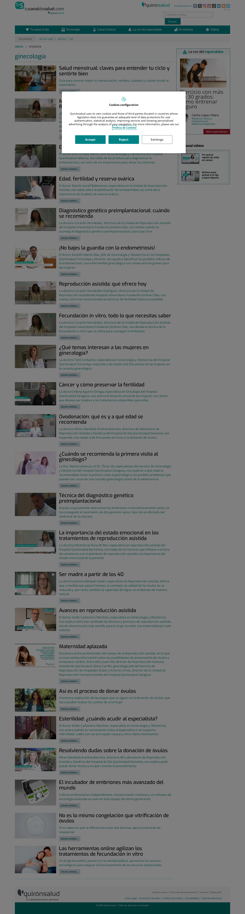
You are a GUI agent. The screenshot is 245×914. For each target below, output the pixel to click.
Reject (124, 140)
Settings (157, 140)
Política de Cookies (124, 127)
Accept (90, 140)
